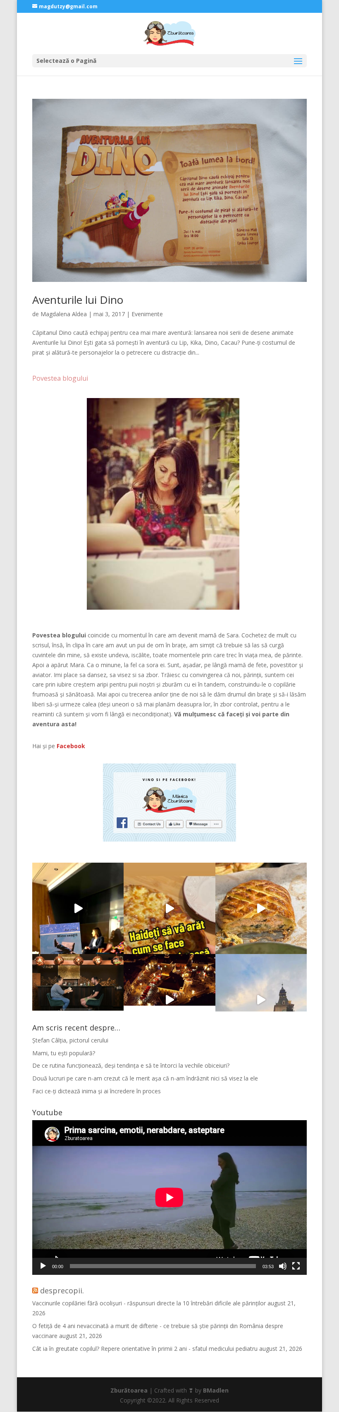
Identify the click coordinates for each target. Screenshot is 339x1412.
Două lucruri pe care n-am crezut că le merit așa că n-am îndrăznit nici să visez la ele (145, 1078)
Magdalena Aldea (64, 314)
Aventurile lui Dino (77, 299)
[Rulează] (43, 1266)
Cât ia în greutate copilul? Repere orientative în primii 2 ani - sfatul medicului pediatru (145, 1348)
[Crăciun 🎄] (261, 999)
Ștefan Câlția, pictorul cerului (70, 1040)
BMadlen (216, 1390)
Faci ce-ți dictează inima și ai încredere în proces (96, 1091)
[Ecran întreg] (296, 1266)
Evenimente (147, 314)
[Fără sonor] (283, 1266)
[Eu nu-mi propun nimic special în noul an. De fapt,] (78, 999)
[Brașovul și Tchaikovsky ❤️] (169, 999)
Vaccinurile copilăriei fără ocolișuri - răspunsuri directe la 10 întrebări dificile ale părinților (149, 1303)
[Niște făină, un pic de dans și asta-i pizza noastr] (169, 908)
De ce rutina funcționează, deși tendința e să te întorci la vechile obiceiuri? (130, 1065)
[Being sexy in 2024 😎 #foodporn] (261, 908)
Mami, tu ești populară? (63, 1053)
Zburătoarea (129, 1390)
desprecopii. (62, 1290)
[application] (169, 1197)
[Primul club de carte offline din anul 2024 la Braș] (78, 908)
